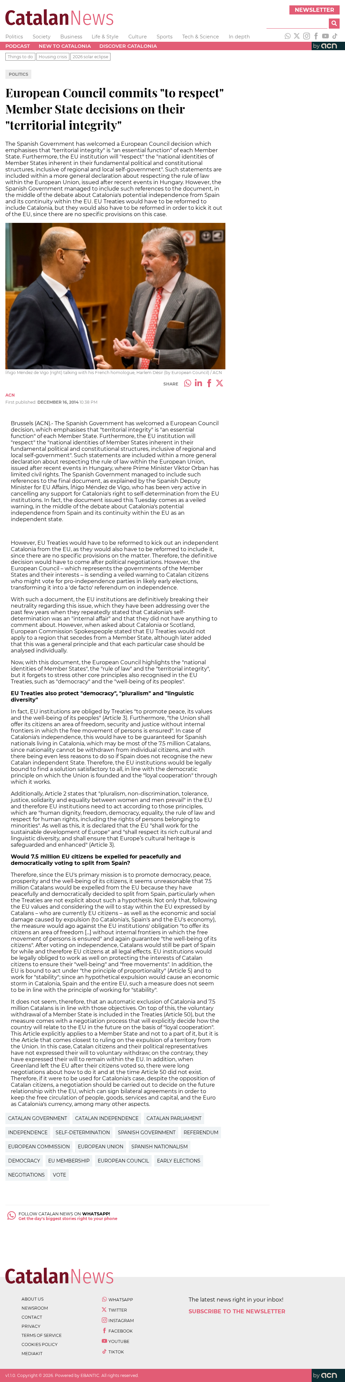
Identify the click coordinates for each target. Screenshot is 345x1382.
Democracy (24, 1161)
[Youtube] (325, 37)
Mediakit (32, 1353)
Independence (28, 1133)
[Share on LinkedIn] (198, 384)
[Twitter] (297, 37)
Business (71, 37)
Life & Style (105, 37)
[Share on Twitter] (220, 384)
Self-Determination (83, 1133)
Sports (164, 37)
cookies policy (40, 1344)
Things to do (20, 56)
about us (32, 1299)
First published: (21, 402)
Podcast (17, 46)
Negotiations (26, 1175)
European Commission (39, 1147)
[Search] (334, 24)
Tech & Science (200, 37)
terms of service (42, 1335)
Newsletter (314, 10)
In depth (239, 37)
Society (42, 37)
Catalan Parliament (174, 1118)
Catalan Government (37, 1118)
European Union (100, 1147)
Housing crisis (53, 56)
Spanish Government (147, 1133)
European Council (123, 1161)
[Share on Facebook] (209, 384)
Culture (137, 37)
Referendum (201, 1133)
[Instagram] (306, 37)
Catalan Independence (106, 1118)
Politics (14, 37)
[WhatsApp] (287, 37)
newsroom (35, 1308)
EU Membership (69, 1161)
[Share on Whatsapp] (187, 384)
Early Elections (178, 1161)
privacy (31, 1326)
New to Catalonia (65, 46)
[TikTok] (335, 37)
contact (32, 1317)
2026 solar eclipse (90, 56)
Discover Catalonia (128, 46)
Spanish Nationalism (159, 1147)
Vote (59, 1175)
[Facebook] (316, 37)
